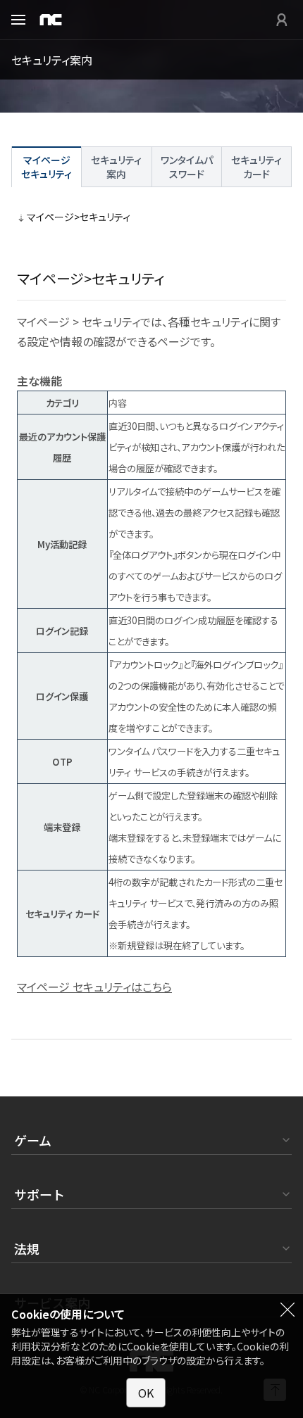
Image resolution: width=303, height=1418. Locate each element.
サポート (39, 1194)
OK (146, 1392)
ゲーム (32, 1140)
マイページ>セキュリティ (78, 217)
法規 (26, 1248)
